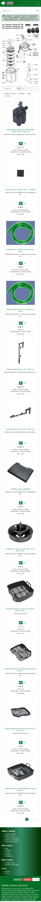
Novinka (8, 96)
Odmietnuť (27, 879)
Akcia (29, 93)
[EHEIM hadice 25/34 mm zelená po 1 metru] (20, 293)
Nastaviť (35, 879)
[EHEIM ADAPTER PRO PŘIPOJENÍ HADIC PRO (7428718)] (20, 113)
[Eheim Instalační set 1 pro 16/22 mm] (20, 352)
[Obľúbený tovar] (27, 3)
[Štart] (3, 16)
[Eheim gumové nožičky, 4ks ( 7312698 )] (20, 173)
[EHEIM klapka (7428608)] (20, 472)
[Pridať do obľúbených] (25, 143)
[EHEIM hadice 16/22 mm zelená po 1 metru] (20, 233)
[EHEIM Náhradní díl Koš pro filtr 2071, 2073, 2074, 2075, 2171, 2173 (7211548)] (20, 592)
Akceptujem (17, 879)
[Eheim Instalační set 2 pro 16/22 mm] (20, 412)
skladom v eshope (10, 93)
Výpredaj (21, 93)
